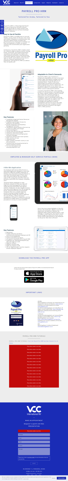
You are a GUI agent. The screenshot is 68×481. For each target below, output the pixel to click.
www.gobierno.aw (43, 306)
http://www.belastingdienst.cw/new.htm (49, 319)
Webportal (48, 2)
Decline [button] (53, 478)
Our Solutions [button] (28, 2)
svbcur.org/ (57, 316)
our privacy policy (31, 457)
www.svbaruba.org (58, 309)
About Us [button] (16, 2)
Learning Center (37, 2)
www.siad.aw (59, 304)
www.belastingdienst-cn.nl (45, 326)
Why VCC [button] (22, 2)
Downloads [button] (54, 2)
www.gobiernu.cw (43, 322)
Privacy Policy (39, 473)
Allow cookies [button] (61, 478)
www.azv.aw (41, 312)
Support (43, 2)
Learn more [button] (26, 478)
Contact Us (61, 2)
